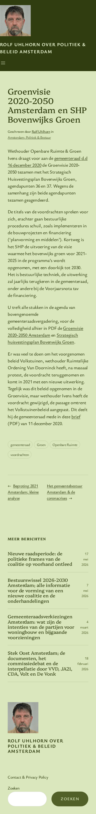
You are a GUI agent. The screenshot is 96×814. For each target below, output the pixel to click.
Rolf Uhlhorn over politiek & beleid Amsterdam (35, 746)
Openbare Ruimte (64, 444)
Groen (41, 444)
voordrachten (19, 454)
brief (75, 416)
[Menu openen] (3, 63)
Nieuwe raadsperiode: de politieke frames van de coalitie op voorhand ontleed (40, 559)
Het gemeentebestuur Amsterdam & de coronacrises (64, 492)
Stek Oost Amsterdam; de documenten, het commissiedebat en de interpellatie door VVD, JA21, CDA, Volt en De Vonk (40, 663)
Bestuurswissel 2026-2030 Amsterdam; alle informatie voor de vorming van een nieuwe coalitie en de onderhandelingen (39, 590)
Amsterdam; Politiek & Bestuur (29, 137)
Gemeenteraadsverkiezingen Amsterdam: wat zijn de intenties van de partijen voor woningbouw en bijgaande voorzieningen (41, 627)
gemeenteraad (20, 444)
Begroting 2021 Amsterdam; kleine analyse (23, 492)
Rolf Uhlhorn (41, 131)
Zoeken (14, 788)
